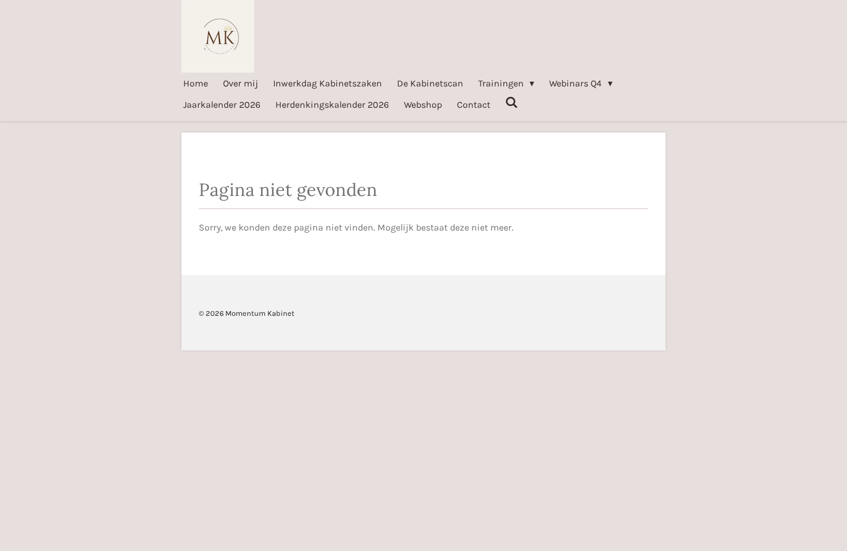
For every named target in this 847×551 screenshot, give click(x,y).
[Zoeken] (511, 102)
